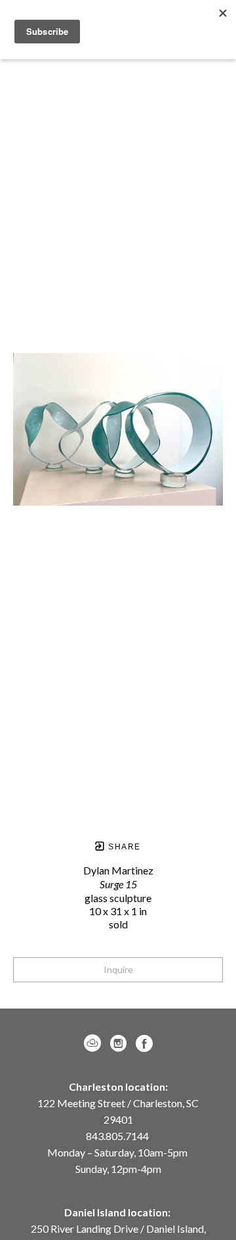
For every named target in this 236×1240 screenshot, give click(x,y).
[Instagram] (120, 1043)
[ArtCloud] (95, 1043)
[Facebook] (144, 1043)
